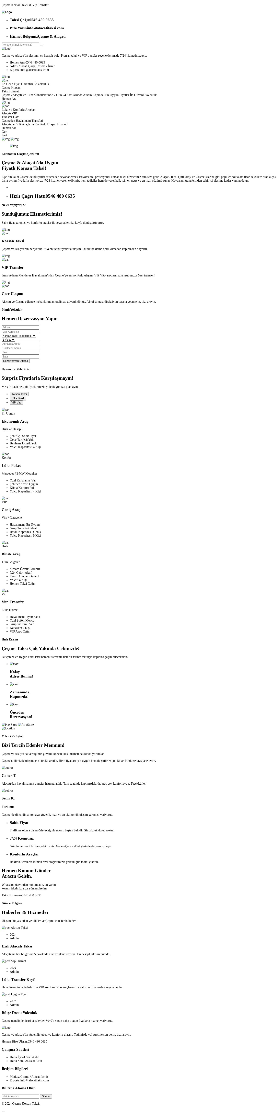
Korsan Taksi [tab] (19, 394)
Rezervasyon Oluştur (15, 360)
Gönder (46, 1096)
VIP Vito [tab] (16, 402)
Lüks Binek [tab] (18, 398)
